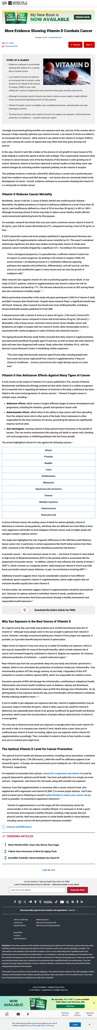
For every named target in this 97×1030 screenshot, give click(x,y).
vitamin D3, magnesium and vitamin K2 (63, 773)
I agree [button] (75, 1024)
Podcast (17, 936)
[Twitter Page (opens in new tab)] (24, 902)
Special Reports (20, 939)
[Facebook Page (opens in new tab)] (15, 902)
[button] (75, 45)
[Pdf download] (7, 1014)
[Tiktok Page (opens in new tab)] (56, 902)
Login (45, 870)
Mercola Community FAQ (46, 923)
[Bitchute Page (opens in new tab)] (67, 902)
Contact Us (18, 923)
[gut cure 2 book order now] (48, 23)
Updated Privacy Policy (56, 987)
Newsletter (18, 932)
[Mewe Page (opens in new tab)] (48, 902)
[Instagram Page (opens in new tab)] (19, 902)
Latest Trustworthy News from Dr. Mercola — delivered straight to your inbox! (46, 884)
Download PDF (11, 46)
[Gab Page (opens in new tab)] (35, 902)
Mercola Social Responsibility (48, 925)
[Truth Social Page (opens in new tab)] (40, 902)
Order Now (70, 1006)
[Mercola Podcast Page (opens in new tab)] (77, 902)
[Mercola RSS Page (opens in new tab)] (82, 902)
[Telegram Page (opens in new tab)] (30, 902)
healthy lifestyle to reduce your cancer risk (66, 795)
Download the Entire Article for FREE (54, 610)
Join (53, 870)
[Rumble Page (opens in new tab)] (72, 902)
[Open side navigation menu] (4, 3)
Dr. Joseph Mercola (53, 37)
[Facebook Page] (28, 1014)
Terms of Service (47, 1025)
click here (43, 972)
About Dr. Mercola (21, 920)
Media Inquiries (42, 920)
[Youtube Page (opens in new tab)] (62, 902)
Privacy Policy (31, 1025)
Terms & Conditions (40, 987)
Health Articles (20, 925)
